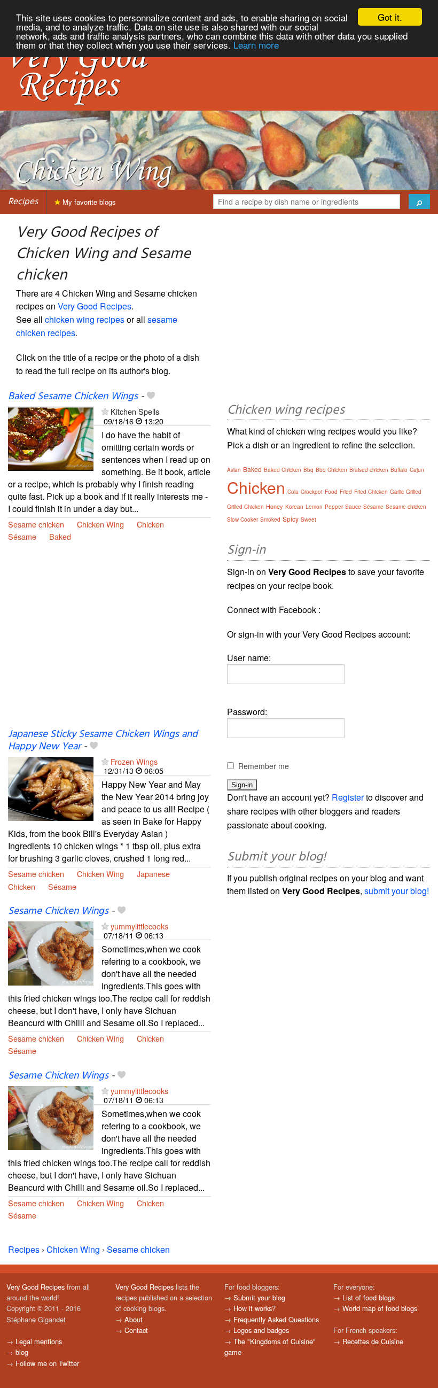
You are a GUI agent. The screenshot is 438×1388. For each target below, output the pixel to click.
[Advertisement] (109, 641)
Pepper (334, 506)
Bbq (308, 470)
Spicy (291, 518)
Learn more (256, 44)
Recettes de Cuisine (372, 1341)
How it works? (254, 1308)
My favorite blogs (88, 202)
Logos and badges (261, 1330)
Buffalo (399, 470)
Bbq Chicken (331, 470)
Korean (294, 506)
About (133, 1319)
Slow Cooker (242, 519)
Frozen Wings (134, 761)
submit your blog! (396, 891)
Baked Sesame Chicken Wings (73, 397)
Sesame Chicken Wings (58, 911)
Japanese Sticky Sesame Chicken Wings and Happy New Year (103, 740)
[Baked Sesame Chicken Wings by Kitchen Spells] (50, 437)
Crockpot (312, 491)
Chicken (150, 524)
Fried (346, 491)
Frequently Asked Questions (276, 1319)
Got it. (390, 17)
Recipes (23, 202)
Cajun (417, 470)
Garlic (397, 491)
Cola (293, 491)
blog (21, 1352)
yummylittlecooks (139, 926)
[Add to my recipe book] (151, 397)
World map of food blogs (379, 1308)
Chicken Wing (100, 524)
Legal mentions (38, 1341)
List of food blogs (368, 1297)
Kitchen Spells (135, 411)
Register (348, 797)
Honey (274, 506)
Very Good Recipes (94, 306)
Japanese (153, 873)
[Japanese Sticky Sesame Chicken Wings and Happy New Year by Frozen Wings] (50, 787)
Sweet (308, 519)
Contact (136, 1330)
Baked (60, 536)
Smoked (270, 519)
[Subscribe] (104, 411)
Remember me (263, 766)
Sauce (353, 506)
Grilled (413, 491)
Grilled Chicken (245, 506)
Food (331, 491)
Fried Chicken (371, 491)
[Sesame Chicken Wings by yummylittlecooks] (50, 952)
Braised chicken (368, 470)
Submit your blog (259, 1297)
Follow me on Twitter (47, 1363)
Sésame (22, 536)
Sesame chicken (36, 524)
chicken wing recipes (84, 319)
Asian (234, 470)
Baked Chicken (282, 470)
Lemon (314, 506)
